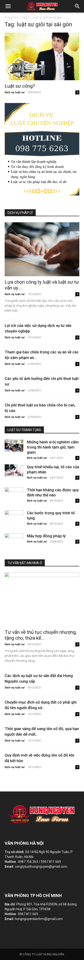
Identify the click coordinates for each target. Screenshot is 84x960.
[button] (77, 6)
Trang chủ (11, 17)
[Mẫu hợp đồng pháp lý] (14, 539)
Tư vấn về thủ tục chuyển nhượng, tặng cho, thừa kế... (41, 635)
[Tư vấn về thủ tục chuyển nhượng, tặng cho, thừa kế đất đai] (42, 599)
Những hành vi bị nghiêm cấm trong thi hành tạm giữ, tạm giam (53, 447)
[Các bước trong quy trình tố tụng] (14, 516)
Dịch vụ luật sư (14, 92)
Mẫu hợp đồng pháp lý (46, 536)
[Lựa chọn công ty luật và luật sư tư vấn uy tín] (42, 249)
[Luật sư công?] (42, 56)
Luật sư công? (20, 86)
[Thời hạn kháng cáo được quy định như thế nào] (14, 493)
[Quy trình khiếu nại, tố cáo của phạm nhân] (14, 470)
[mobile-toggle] (7, 6)
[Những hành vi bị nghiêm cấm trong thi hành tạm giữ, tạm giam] (14, 445)
